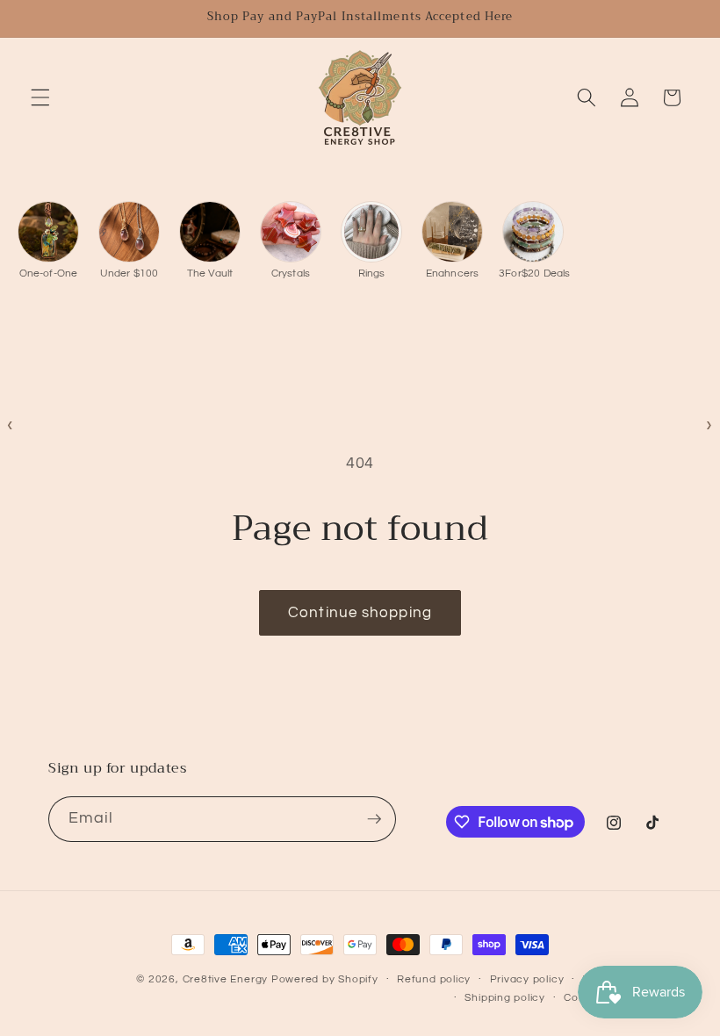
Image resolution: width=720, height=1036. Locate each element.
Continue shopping (360, 612)
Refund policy (434, 979)
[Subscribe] (374, 819)
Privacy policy (527, 979)
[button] (40, 97)
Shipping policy (504, 998)
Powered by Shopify (324, 979)
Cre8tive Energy (227, 979)
